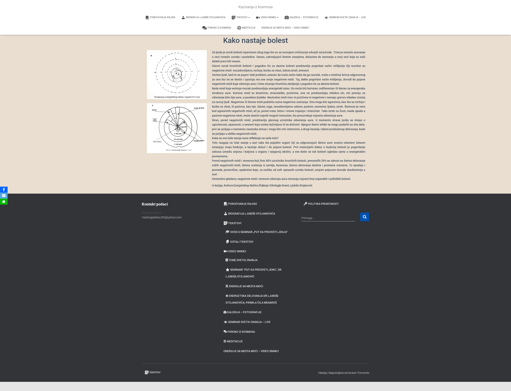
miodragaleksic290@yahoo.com (162, 217)
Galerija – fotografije (303, 17)
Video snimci (269, 17)
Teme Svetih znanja (243, 260)
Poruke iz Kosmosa (219, 27)
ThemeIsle (363, 372)
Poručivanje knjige (162, 17)
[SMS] (4, 202)
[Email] (4, 196)
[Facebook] (4, 190)
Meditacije (249, 27)
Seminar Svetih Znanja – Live (347, 17)
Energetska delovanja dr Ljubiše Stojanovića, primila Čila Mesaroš (252, 299)
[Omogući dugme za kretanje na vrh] (503, 383)
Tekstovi (242, 17)
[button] (249, 17)
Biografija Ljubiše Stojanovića (206, 17)
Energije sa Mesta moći (246, 286)
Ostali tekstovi (241, 241)
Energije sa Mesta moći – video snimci (285, 27)
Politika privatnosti (323, 203)
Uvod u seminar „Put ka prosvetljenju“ (259, 232)
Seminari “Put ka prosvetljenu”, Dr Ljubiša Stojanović (253, 273)
